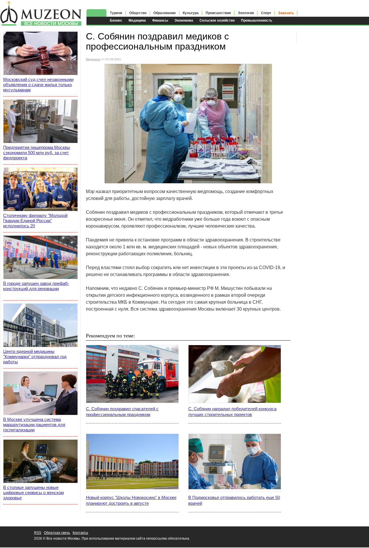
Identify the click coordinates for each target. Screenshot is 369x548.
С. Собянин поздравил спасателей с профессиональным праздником (122, 411)
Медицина (137, 20)
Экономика (183, 20)
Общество (137, 13)
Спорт (266, 13)
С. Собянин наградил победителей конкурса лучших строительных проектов (232, 411)
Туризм (116, 13)
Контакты (80, 533)
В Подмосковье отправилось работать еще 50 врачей (234, 500)
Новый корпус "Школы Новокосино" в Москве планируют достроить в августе (131, 500)
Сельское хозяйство (217, 20)
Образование (164, 13)
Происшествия (218, 13)
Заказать (286, 13)
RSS (37, 533)
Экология (246, 13)
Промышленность (256, 20)
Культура (191, 13)
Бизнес (116, 20)
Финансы (160, 20)
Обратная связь (57, 533)
